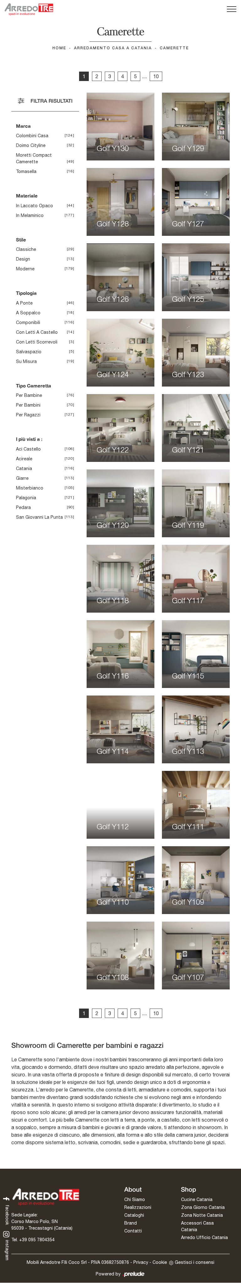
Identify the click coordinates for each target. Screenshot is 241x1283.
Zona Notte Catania (202, 1215)
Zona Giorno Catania (203, 1207)
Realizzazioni (137, 1207)
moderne (25, 268)
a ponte (24, 303)
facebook (7, 1214)
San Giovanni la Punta (39, 517)
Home (59, 48)
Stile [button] (21, 239)
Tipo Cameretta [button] (33, 385)
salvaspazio (28, 351)
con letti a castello (37, 332)
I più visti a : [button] (29, 439)
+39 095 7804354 (37, 1239)
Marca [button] (23, 126)
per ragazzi (28, 414)
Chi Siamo (134, 1199)
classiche (26, 249)
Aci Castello (28, 449)
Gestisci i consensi (194, 1262)
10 (156, 76)
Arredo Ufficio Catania (204, 1237)
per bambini (28, 405)
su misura (26, 361)
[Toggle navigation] (231, 9)
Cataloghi (134, 1215)
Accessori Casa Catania (197, 1226)
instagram (7, 1250)
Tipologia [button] (26, 293)
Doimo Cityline (31, 145)
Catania (24, 468)
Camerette (174, 48)
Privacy (140, 1262)
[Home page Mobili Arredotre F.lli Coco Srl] (29, 9)
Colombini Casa (32, 135)
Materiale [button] (27, 195)
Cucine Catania (196, 1199)
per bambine (29, 395)
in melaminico (30, 215)
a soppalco (28, 312)
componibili (28, 322)
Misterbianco (29, 487)
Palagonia (26, 497)
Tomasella (26, 171)
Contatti (133, 1230)
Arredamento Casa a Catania (113, 48)
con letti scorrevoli (36, 341)
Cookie (160, 1262)
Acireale (24, 458)
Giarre (22, 478)
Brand (130, 1223)
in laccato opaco (34, 205)
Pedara (23, 507)
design (23, 259)
